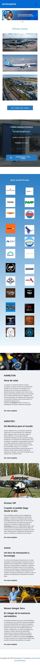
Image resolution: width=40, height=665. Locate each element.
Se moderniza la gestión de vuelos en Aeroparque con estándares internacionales (20, 83)
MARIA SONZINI (27, 47)
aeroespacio (9, 4)
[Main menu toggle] (36, 4)
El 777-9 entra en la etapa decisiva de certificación (20, 58)
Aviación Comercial (25, 50)
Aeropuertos (14, 50)
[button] (3, 15)
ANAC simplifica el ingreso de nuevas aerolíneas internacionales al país (20, 38)
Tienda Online (21, 148)
